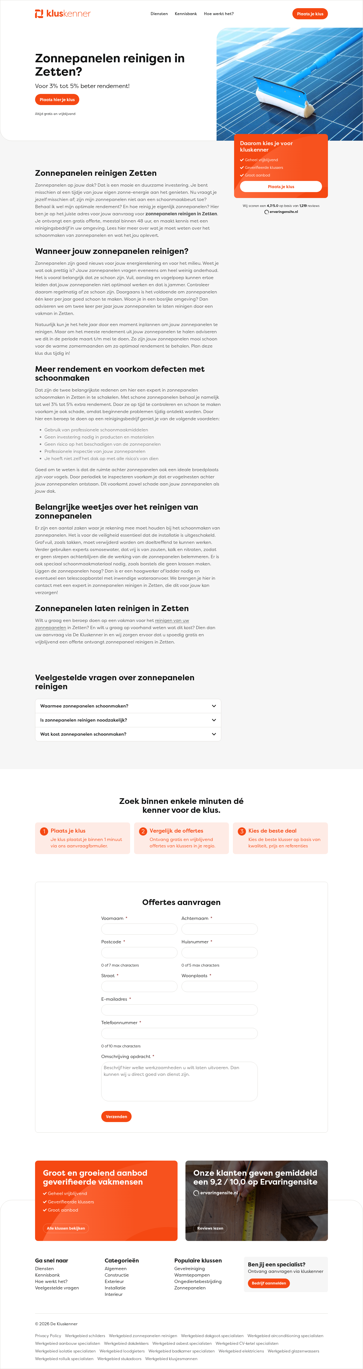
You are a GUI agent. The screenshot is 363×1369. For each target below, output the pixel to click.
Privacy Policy (48, 1335)
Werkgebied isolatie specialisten (65, 1351)
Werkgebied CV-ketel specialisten (247, 1343)
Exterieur (114, 1281)
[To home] (63, 13)
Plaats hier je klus (57, 99)
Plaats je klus (310, 14)
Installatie (115, 1288)
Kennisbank (186, 13)
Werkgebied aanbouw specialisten (67, 1343)
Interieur (113, 1294)
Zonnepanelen (190, 1288)
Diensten (159, 13)
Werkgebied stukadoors (119, 1358)
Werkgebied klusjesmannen (171, 1358)
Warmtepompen (192, 1275)
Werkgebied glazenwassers (293, 1351)
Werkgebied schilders (85, 1335)
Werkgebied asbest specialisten (182, 1343)
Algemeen (116, 1268)
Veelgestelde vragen (57, 1288)
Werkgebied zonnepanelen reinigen (143, 1335)
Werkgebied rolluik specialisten (64, 1358)
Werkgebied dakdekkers (126, 1343)
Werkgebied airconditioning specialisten (285, 1335)
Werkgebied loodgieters (122, 1351)
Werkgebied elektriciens (241, 1351)
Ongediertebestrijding (198, 1281)
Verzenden (116, 1116)
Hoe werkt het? (219, 13)
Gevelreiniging (189, 1268)
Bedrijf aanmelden (269, 1283)
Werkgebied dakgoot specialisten (212, 1335)
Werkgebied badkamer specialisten (181, 1351)
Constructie (117, 1275)
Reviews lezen (210, 1228)
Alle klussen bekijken (66, 1228)
